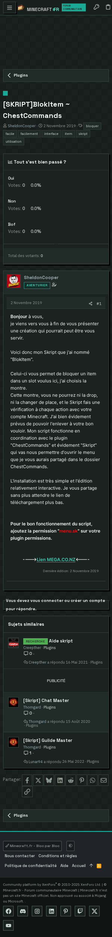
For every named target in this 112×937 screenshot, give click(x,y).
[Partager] (91, 303)
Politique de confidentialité (31, 865)
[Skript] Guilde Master (47, 740)
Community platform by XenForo (52, 884)
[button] (9, 7)
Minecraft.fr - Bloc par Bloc (34, 845)
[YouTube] (8, 925)
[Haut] (91, 866)
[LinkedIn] (51, 911)
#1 (99, 303)
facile (10, 133)
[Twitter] (94, 911)
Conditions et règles (58, 855)
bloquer (92, 126)
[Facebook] (8, 911)
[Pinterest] (65, 911)
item (68, 133)
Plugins (50, 647)
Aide (64, 865)
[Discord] (22, 911)
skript (83, 133)
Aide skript (61, 641)
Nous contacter (20, 855)
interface (51, 133)
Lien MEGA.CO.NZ (56, 559)
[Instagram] (37, 911)
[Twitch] (80, 911)
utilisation (14, 141)
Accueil (79, 865)
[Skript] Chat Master (46, 700)
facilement (29, 133)
